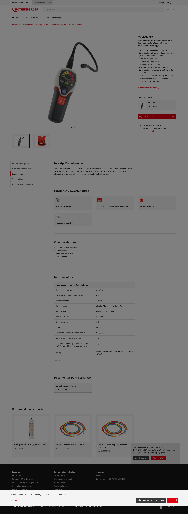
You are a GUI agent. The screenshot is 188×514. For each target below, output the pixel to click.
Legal (68, 507)
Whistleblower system (94, 507)
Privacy (74, 507)
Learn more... (15, 500)
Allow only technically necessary (151, 500)
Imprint (61, 507)
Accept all (173, 500)
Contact (81, 507)
